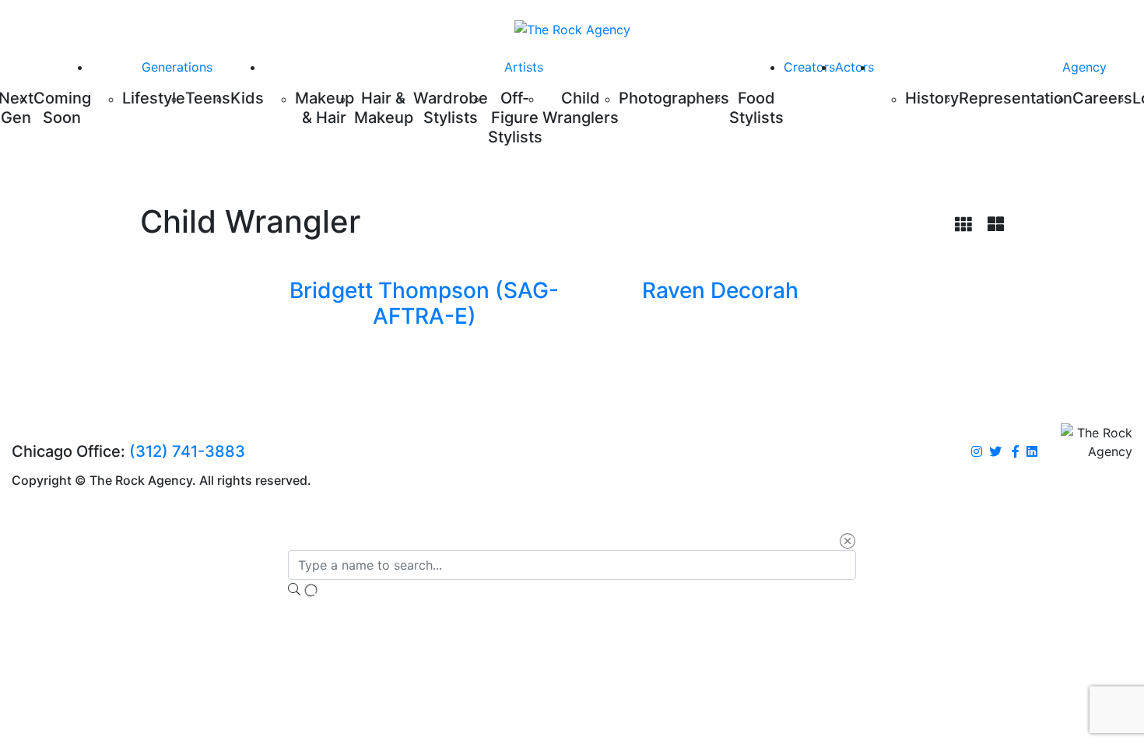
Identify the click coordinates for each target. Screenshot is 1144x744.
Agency (1084, 67)
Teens (207, 98)
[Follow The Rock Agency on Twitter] (995, 452)
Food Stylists (756, 108)
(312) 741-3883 (187, 451)
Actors (854, 67)
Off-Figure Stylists (515, 117)
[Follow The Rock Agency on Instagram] (976, 452)
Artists (523, 67)
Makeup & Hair (324, 108)
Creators (809, 67)
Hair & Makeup (383, 108)
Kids (247, 98)
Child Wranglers (580, 108)
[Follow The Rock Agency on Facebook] (1015, 452)
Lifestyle (153, 98)
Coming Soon (62, 108)
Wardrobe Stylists (450, 108)
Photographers (674, 98)
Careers (1102, 98)
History (932, 98)
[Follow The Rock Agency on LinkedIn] (1031, 452)
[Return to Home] (572, 29)
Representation (1015, 98)
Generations (177, 67)
